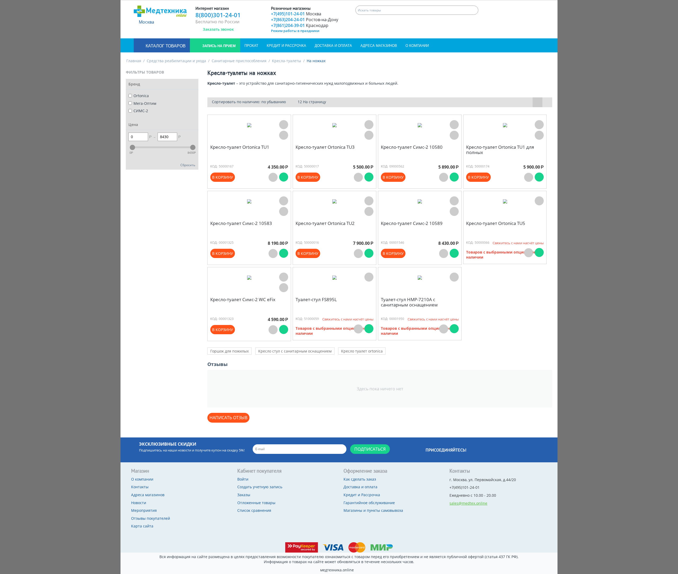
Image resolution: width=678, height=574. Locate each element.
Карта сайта (142, 525)
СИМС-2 (140, 110)
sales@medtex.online (468, 503)
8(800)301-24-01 (218, 15)
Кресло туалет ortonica (362, 351)
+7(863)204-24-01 (304, 19)
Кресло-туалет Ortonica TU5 (495, 223)
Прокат (251, 46)
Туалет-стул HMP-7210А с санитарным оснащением (409, 302)
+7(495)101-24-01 (296, 14)
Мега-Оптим (144, 103)
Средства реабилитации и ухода (176, 60)
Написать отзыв (228, 418)
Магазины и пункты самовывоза (373, 510)
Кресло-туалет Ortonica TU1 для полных (500, 149)
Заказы (243, 494)
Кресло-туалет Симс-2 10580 (412, 147)
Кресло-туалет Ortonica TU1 (239, 147)
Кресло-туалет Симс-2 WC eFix (242, 299)
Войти (242, 479)
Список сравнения (254, 510)
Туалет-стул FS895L (316, 299)
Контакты (140, 486)
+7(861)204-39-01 (299, 25)
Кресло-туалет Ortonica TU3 (325, 147)
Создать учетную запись (259, 486)
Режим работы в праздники (295, 30)
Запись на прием (218, 46)
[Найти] (473, 10)
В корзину (222, 177)
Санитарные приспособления (239, 60)
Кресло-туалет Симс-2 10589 (412, 223)
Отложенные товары (256, 502)
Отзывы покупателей (150, 518)
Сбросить (187, 165)
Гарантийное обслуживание (369, 502)
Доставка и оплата (333, 46)
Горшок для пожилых (229, 351)
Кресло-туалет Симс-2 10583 (241, 223)
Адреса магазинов (378, 46)
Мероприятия (144, 510)
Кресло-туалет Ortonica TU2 (325, 223)
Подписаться (370, 449)
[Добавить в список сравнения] (283, 135)
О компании (417, 46)
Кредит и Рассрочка (286, 46)
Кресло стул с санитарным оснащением (295, 351)
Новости (138, 502)
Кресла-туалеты (286, 60)
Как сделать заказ (360, 479)
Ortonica (141, 95)
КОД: (213, 166)
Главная (133, 60)
